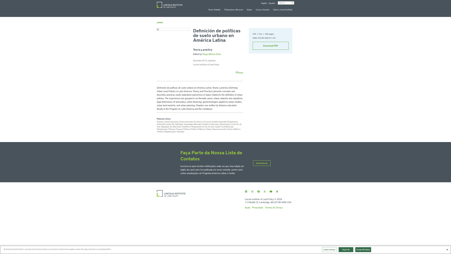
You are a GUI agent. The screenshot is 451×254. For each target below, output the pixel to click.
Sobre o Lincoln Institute (282, 9)
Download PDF (270, 45)
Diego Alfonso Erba (211, 54)
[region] (225, 250)
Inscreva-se (262, 163)
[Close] (447, 249)
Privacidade (257, 207)
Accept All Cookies (363, 250)
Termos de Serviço (274, 207)
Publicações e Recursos (233, 9)
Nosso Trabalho (214, 9)
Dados (249, 9)
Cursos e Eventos (262, 9)
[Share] (239, 72)
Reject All (345, 250)
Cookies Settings (329, 250)
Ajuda (247, 207)
